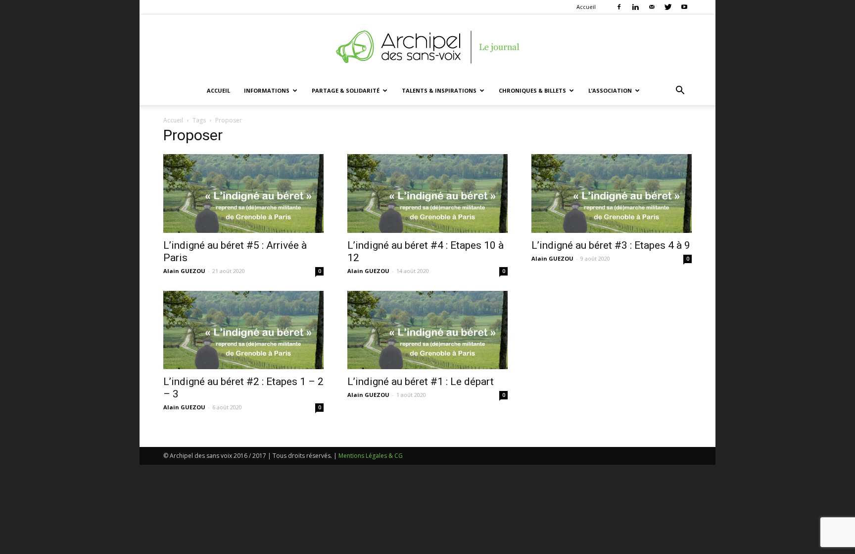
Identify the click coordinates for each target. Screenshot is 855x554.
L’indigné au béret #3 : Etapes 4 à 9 (610, 245)
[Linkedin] (635, 7)
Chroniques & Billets (532, 90)
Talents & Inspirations (439, 90)
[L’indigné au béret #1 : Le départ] (427, 330)
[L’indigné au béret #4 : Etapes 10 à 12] (427, 193)
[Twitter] (668, 7)
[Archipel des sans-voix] (427, 47)
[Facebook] (619, 7)
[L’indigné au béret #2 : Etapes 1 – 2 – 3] (243, 330)
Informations (266, 90)
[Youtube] (684, 7)
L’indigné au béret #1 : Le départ (420, 382)
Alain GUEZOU (184, 271)
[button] (680, 91)
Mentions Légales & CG (370, 455)
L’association (610, 90)
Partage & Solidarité (346, 90)
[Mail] (651, 7)
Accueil (586, 6)
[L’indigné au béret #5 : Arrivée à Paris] (243, 193)
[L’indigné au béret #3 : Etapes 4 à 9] (611, 193)
